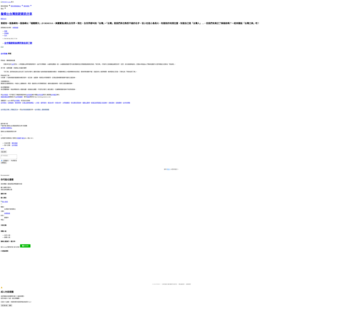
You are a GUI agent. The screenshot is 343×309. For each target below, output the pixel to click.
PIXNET (158, 284)
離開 (10, 305)
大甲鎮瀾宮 (66, 103)
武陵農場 (118, 103)
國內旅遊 (15, 143)
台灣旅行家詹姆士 (6, 128)
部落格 (6, 33)
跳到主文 (3, 19)
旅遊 (28, 97)
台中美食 (29, 95)
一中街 (37, 103)
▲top (2, 148)
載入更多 (3, 152)
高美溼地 (111, 103)
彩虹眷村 (104, 103)
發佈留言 (3, 162)
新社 (5, 103)
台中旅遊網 (19, 97)
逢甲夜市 (43, 103)
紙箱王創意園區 (96, 103)
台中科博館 (126, 103)
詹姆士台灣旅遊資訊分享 (16, 13)
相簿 (5, 31)
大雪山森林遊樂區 (28, 103)
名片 (5, 35)
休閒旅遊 (15, 27)
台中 (12, 64)
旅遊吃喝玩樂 (5, 97)
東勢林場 (18, 103)
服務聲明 (188, 284)
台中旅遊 (5, 95)
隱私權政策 (181, 284)
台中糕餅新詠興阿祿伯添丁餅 (18, 43)
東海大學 (51, 103)
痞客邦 (19, 138)
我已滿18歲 (4, 305)
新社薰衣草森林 (76, 103)
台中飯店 (54, 95)
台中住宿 (40, 95)
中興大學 (58, 103)
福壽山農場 (86, 103)
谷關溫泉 (11, 103)
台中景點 (17, 100)
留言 (23, 138)
